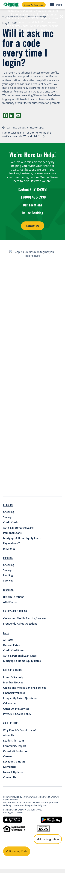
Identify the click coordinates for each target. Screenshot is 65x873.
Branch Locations (13, 597)
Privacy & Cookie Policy (17, 714)
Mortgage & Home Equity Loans (22, 538)
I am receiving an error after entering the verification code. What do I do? (26, 134)
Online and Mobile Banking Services (24, 618)
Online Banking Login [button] (34, 4)
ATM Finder (10, 602)
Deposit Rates (11, 645)
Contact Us (32, 225)
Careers (7, 756)
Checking (8, 512)
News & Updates (13, 772)
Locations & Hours (14, 761)
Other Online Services (16, 708)
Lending (8, 575)
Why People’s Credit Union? (19, 730)
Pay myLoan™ (11, 543)
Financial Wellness (14, 693)
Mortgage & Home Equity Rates (22, 661)
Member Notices (13, 682)
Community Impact (14, 746)
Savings (7, 517)
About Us (8, 735)
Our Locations (32, 204)
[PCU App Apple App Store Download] (12, 819)
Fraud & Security (13, 677)
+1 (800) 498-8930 (32, 197)
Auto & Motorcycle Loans (18, 527)
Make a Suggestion (48, 839)
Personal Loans (12, 533)
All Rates (8, 640)
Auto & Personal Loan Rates (20, 655)
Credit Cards (10, 522)
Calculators (10, 703)
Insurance (9, 548)
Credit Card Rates (13, 650)
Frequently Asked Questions (20, 623)
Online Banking (32, 212)
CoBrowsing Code (16, 851)
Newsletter (9, 767)
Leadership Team (13, 740)
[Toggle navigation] (57, 4)
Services (8, 580)
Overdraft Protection (15, 751)
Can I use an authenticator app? (26, 127)
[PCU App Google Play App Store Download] (51, 819)
